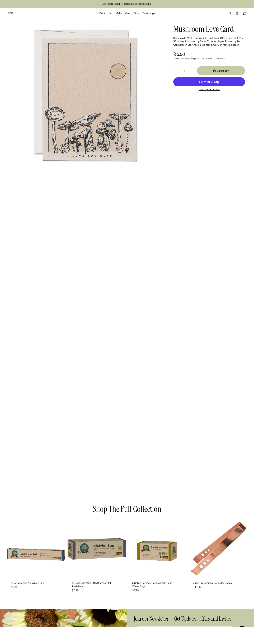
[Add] (60, 572)
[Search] (230, 13)
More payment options (209, 90)
